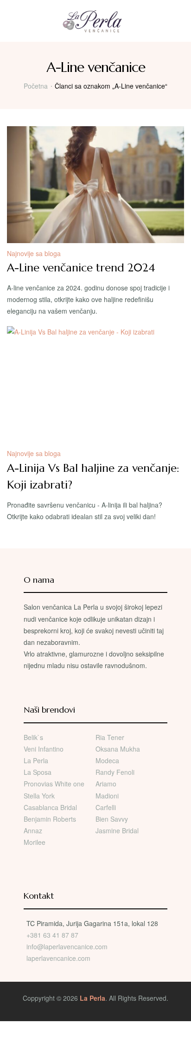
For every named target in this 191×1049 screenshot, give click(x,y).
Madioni (107, 795)
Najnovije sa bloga (34, 253)
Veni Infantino (44, 748)
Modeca (107, 760)
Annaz (33, 830)
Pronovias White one (54, 783)
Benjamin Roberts (50, 819)
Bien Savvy (112, 819)
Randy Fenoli (115, 772)
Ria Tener (110, 737)
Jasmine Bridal (117, 830)
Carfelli (106, 807)
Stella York (39, 795)
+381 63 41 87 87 (52, 935)
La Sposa (37, 772)
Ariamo (106, 783)
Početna (36, 85)
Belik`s (33, 737)
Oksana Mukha (118, 748)
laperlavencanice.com (59, 958)
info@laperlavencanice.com (67, 946)
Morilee (34, 842)
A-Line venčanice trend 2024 (81, 268)
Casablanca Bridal (50, 807)
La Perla (36, 760)
